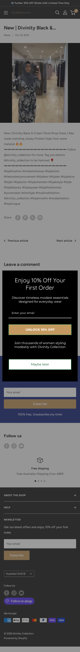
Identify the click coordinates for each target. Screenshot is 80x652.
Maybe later (40, 364)
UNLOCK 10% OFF (40, 330)
